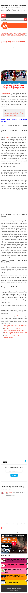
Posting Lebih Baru (5, 523)
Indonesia (8, 137)
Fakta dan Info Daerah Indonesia (13, 5)
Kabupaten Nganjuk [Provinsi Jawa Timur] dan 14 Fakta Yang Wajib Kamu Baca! (14, 113)
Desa (13, 291)
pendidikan (8, 47)
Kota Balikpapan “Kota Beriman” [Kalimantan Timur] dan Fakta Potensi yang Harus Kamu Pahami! (14, 577)
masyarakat (3, 47)
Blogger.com (16, 590)
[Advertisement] (14, 59)
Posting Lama (23, 523)
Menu (4, 15)
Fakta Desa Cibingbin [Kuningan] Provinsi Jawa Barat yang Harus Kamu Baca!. (14, 571)
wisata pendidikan (14, 47)
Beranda (15, 523)
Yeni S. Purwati (9, 492)
